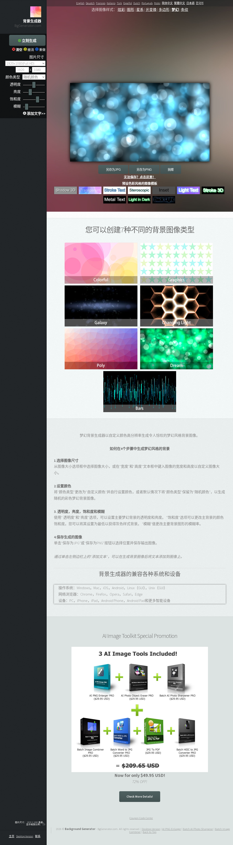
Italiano (111, 3)
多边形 (164, 9)
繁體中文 (179, 3)
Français (100, 3)
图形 (130, 9)
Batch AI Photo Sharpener (198, 829)
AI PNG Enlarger (171, 829)
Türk (119, 3)
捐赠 (171, 169)
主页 (11, 836)
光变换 (151, 9)
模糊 (17, 106)
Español (127, 3)
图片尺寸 (36, 57)
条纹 (184, 9)
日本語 (190, 3)
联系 (38, 836)
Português (147, 3)
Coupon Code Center (141, 818)
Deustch (90, 3)
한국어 (199, 3)
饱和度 (15, 99)
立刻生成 (28, 41)
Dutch (136, 3)
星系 (140, 9)
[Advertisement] (140, 51)
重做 (42, 50)
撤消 (30, 50)
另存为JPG (113, 169)
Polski (157, 3)
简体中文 (167, 3)
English (80, 3)
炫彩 (121, 9)
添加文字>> (36, 113)
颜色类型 (12, 77)
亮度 (17, 91)
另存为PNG (144, 169)
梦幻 (175, 9)
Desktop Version (24, 836)
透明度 (15, 84)
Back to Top (149, 832)
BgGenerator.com (28, 25)
